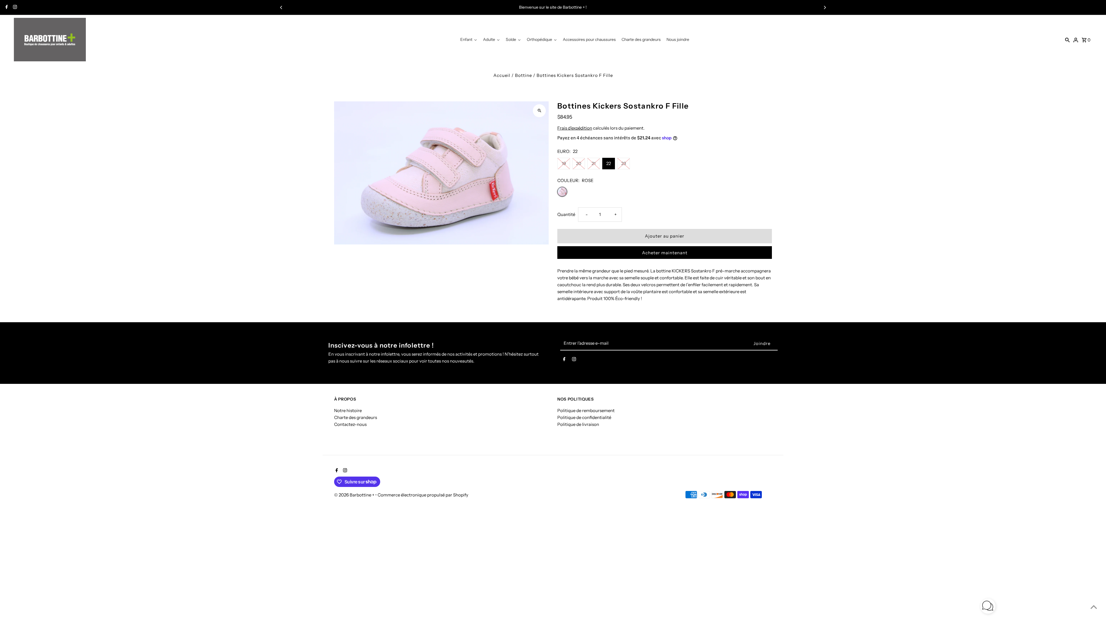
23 (623, 163)
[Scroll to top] (1093, 606)
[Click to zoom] (539, 110)
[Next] (824, 7)
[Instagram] (14, 7)
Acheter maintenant (665, 252)
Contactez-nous (350, 424)
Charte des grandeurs (355, 417)
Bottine (523, 75)
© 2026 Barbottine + (354, 495)
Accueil (501, 75)
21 (594, 163)
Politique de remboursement (586, 410)
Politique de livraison (578, 424)
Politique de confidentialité (584, 417)
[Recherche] (1067, 39)
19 (564, 163)
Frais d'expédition (574, 128)
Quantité (566, 214)
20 (578, 163)
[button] (987, 607)
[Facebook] (6, 7)
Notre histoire (348, 410)
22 (608, 163)
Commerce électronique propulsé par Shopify (423, 495)
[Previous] (281, 7)
